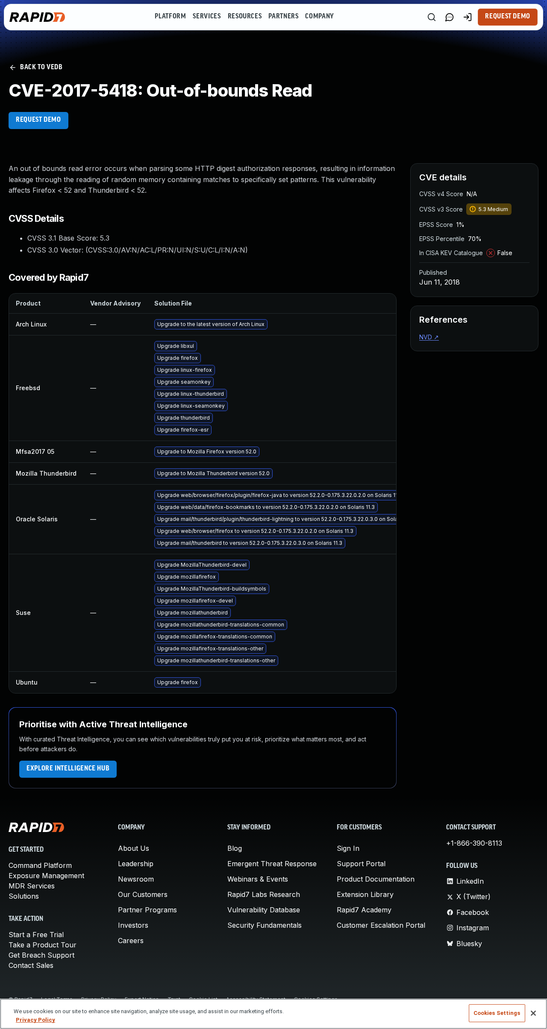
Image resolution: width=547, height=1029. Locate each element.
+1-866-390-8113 (474, 843)
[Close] (533, 1013)
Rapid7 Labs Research (263, 894)
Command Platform (40, 865)
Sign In (348, 848)
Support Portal (361, 863)
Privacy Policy (35, 1020)
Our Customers (143, 894)
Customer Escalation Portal (381, 925)
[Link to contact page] (449, 17)
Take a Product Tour (42, 945)
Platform (170, 16)
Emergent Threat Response (272, 863)
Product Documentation (376, 879)
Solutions (24, 896)
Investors (133, 925)
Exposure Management (46, 875)
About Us (133, 848)
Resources (245, 16)
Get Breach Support (41, 955)
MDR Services (32, 886)
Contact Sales (31, 965)
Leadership (135, 863)
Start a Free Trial (36, 934)
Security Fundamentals (264, 925)
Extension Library (365, 894)
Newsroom (136, 879)
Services (207, 16)
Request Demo (507, 16)
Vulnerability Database (263, 910)
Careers (131, 940)
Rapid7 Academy (364, 910)
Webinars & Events (257, 879)
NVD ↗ (429, 337)
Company (319, 16)
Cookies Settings (497, 1013)
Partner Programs (147, 910)
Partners (283, 16)
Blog (234, 848)
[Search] (431, 17)
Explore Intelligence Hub (67, 768)
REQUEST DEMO (38, 120)
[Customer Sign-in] (467, 17)
